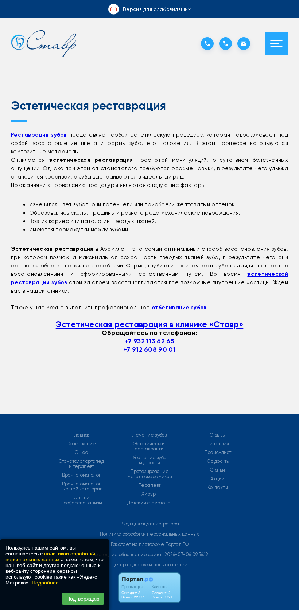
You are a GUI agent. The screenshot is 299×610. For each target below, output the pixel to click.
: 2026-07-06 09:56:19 (185, 554)
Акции (217, 478)
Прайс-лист (217, 452)
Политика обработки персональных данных (149, 534)
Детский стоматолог (149, 502)
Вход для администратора (149, 524)
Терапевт (149, 485)
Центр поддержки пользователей (149, 564)
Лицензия (217, 443)
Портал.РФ (177, 544)
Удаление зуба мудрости (150, 460)
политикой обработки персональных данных (50, 556)
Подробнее (45, 583)
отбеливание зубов (179, 307)
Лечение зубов (149, 435)
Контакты (217, 487)
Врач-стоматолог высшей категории (81, 486)
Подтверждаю (83, 599)
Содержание (81, 443)
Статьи (217, 470)
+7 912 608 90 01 (149, 349)
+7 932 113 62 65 (149, 341)
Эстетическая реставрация (149, 446)
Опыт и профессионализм (81, 500)
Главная (81, 435)
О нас (81, 452)
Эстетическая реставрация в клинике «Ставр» (150, 324)
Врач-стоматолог (81, 475)
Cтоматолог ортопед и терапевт (81, 464)
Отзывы (218, 435)
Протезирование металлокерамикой (149, 474)
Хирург (149, 494)
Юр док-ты (218, 461)
